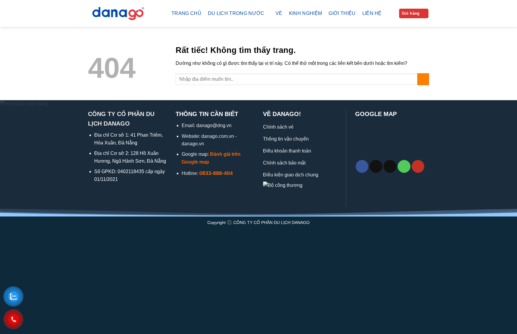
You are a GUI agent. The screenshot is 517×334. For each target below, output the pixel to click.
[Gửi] (423, 79)
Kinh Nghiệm (305, 13)
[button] (414, 14)
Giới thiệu (342, 13)
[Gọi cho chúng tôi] (404, 166)
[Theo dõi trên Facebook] (362, 166)
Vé (279, 13)
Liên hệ (372, 13)
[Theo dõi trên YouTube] (418, 166)
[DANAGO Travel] (125, 13)
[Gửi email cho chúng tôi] (390, 166)
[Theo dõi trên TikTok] (375, 166)
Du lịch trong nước (236, 13)
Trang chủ (186, 13)
